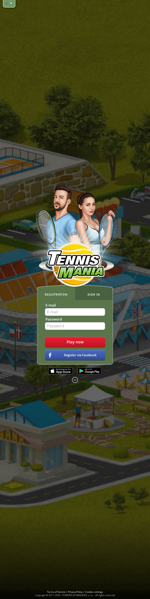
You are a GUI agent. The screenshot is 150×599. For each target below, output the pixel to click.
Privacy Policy (75, 592)
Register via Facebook (80, 355)
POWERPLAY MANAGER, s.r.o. (77, 595)
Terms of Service (56, 592)
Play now (75, 342)
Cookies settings (94, 592)
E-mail (51, 305)
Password (54, 319)
